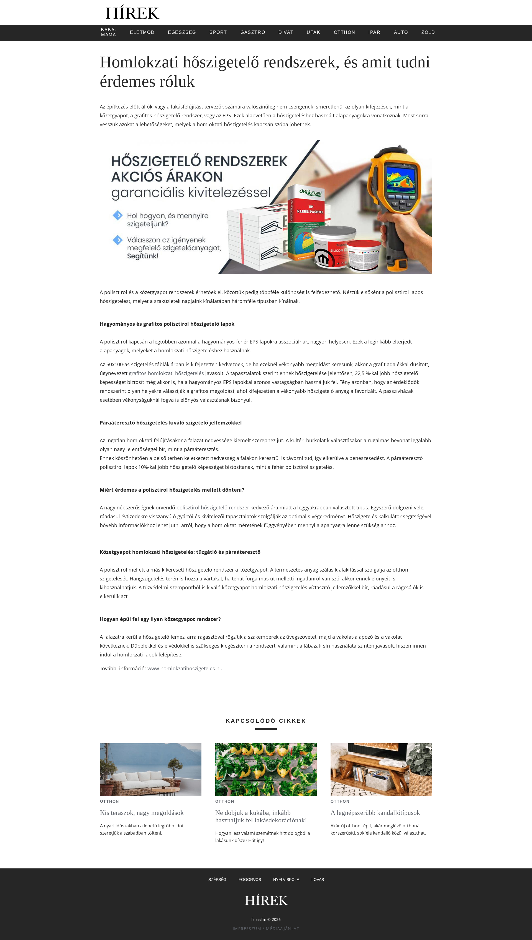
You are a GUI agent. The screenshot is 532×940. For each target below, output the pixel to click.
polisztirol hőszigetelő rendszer (213, 507)
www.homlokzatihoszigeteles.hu (184, 668)
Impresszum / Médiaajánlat (266, 928)
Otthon (109, 801)
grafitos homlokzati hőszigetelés (166, 373)
